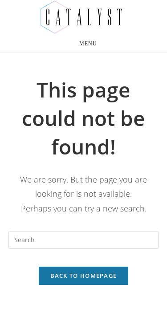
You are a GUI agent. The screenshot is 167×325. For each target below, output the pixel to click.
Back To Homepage (83, 276)
